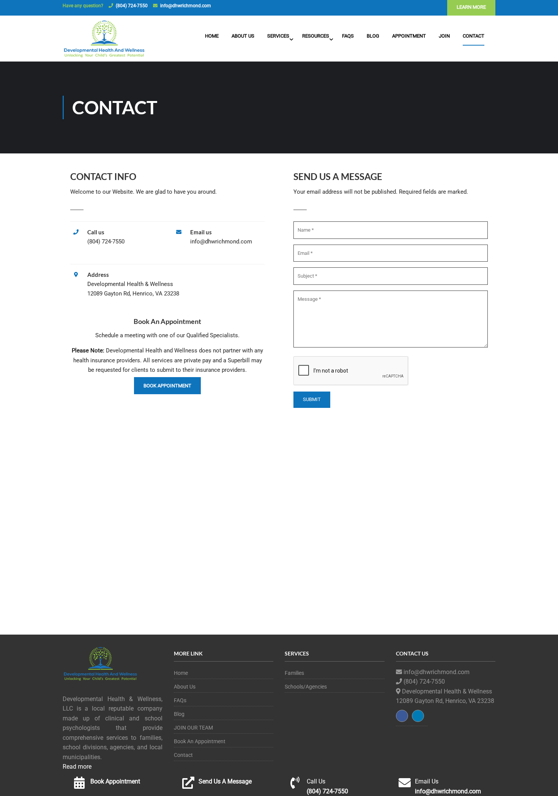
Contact (473, 36)
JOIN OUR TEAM (193, 728)
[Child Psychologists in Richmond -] (104, 39)
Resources (315, 36)
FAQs (348, 36)
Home (212, 36)
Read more (77, 766)
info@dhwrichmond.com (185, 5)
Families (294, 673)
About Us (243, 36)
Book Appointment (167, 386)
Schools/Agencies (306, 687)
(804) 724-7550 (132, 5)
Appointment (409, 36)
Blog (373, 36)
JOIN (444, 36)
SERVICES (278, 36)
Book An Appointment (199, 741)
